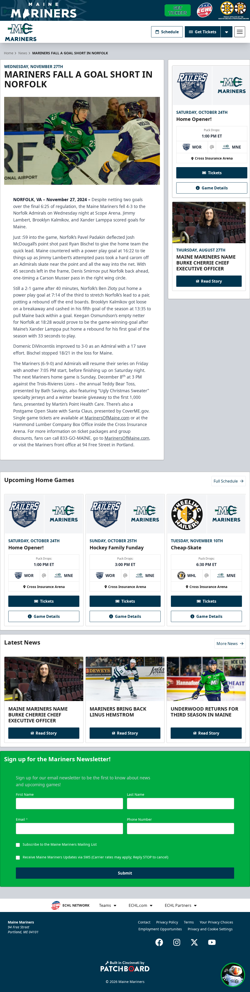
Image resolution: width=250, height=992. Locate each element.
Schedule (170, 32)
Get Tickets (205, 32)
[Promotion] (125, 10)
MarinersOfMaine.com (107, 418)
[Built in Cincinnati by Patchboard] (125, 966)
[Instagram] (177, 942)
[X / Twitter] (194, 942)
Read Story (211, 281)
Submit (125, 873)
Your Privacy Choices (216, 922)
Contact (144, 922)
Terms (189, 922)
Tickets (215, 172)
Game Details (215, 188)
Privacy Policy (167, 922)
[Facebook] (159, 942)
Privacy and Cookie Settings (210, 929)
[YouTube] (212, 942)
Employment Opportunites (160, 929)
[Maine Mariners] (20, 32)
